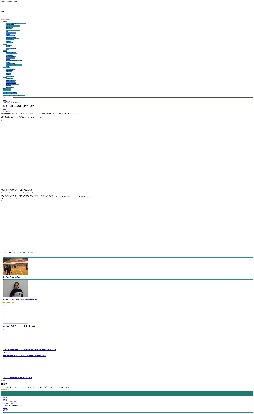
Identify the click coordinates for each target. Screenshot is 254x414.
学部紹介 (5, 44)
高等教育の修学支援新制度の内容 (14, 60)
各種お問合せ (6, 410)
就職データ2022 (9, 70)
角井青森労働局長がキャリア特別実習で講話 (19, 326)
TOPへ (4, 412)
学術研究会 (8, 85)
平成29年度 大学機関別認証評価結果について (14, 95)
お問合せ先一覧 (9, 42)
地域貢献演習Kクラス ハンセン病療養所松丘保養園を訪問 (24, 356)
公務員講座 (8, 73)
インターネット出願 (10, 63)
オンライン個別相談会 (11, 56)
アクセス (5, 399)
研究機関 (5, 77)
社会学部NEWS (6, 101)
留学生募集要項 (9, 55)
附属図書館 (8, 41)
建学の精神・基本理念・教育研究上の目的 (16, 23)
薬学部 (7, 49)
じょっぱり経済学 (10, 39)
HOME (4, 100)
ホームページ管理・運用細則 (10, 92)
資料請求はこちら (5, 389)
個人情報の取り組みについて (10, 93)
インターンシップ (10, 76)
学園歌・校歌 (9, 28)
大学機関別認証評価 (10, 35)
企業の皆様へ (9, 71)
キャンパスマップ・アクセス (13, 30)
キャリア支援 (6, 67)
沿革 (7, 31)
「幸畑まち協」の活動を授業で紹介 (11, 102)
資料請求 (8, 59)
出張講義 (8, 34)
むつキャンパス (7, 90)
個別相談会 (5, 409)
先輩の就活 (8, 74)
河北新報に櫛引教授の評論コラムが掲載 (17, 378)
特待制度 (8, 62)
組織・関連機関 (9, 27)
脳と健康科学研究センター (12, 84)
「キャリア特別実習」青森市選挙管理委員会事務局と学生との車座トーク (29, 350)
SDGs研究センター (10, 81)
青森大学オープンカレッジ (12, 38)
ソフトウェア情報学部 (11, 48)
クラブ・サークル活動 (11, 33)
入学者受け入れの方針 (11, 52)
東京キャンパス (7, 88)
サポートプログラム (10, 69)
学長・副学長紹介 (10, 24)
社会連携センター (10, 87)
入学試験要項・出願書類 (11, 53)
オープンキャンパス (10, 58)
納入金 (7, 66)
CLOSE (2, 11)
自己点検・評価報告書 (11, 37)
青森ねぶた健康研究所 (11, 83)
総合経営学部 (9, 45)
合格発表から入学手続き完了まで (14, 65)
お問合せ (5, 400)
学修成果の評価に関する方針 (13, 26)
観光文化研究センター (11, 80)
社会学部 (8, 46)
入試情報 (5, 51)
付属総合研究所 (9, 78)
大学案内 (5, 21)
